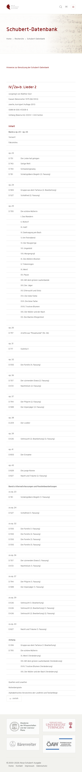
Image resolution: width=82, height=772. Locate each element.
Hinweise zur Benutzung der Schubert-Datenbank (27, 68)
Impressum (29, 766)
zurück (15, 699)
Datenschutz (41, 766)
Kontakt (19, 766)
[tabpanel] (41, 33)
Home (11, 766)
